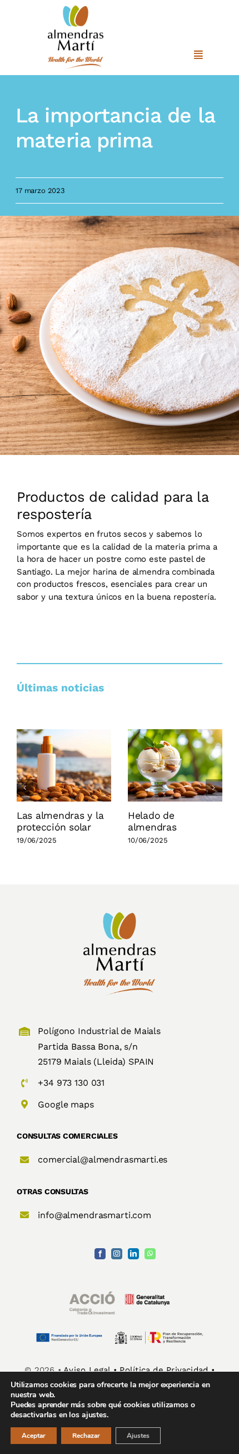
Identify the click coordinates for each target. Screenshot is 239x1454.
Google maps (65, 1104)
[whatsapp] (150, 1253)
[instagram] (116, 1253)
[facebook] (100, 1253)
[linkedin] (133, 1253)
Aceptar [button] (34, 1435)
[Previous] (25, 787)
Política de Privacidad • (167, 1370)
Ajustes (138, 1435)
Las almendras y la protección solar (60, 821)
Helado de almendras (152, 821)
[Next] (214, 787)
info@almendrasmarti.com (94, 1215)
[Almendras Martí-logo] (119, 916)
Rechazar (86, 1435)
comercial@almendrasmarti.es (102, 1159)
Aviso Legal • (91, 1370)
